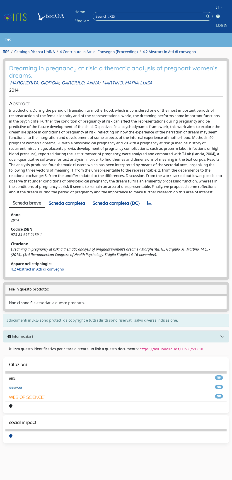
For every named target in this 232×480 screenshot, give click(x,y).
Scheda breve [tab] (27, 203)
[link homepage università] (51, 16)
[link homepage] (16, 16)
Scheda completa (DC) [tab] (116, 203)
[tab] (149, 203)
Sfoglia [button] (80, 20)
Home (80, 11)
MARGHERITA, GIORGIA (34, 83)
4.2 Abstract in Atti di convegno (169, 51)
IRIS (6, 51)
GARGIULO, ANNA (80, 83)
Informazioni (22, 336)
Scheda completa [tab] (67, 203)
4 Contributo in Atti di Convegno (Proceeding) (99, 51)
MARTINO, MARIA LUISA (127, 83)
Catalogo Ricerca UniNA (34, 51)
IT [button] (217, 7)
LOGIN (221, 25)
